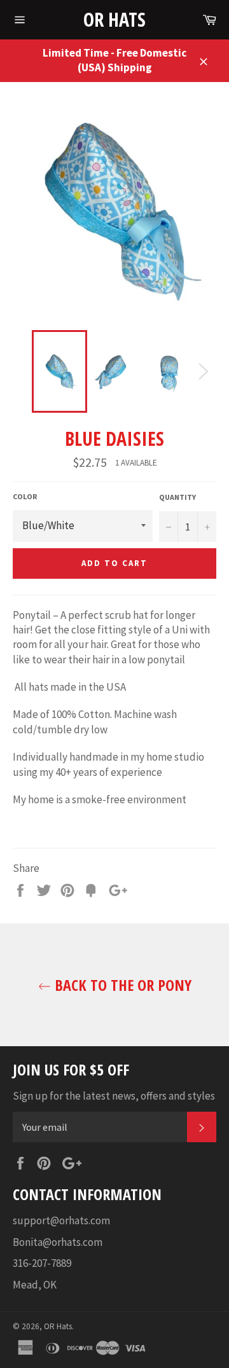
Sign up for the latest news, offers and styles (114, 1096)
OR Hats (114, 19)
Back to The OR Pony (121, 984)
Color (25, 496)
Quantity (177, 497)
